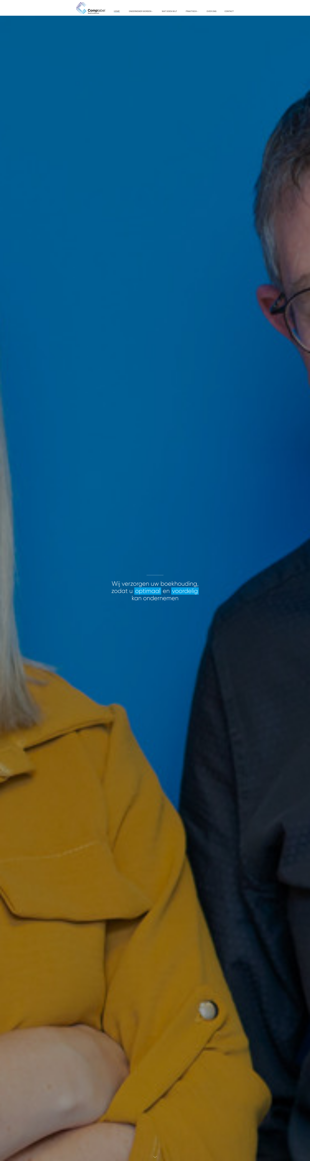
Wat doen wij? (169, 11)
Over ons (211, 11)
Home (117, 11)
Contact (229, 11)
